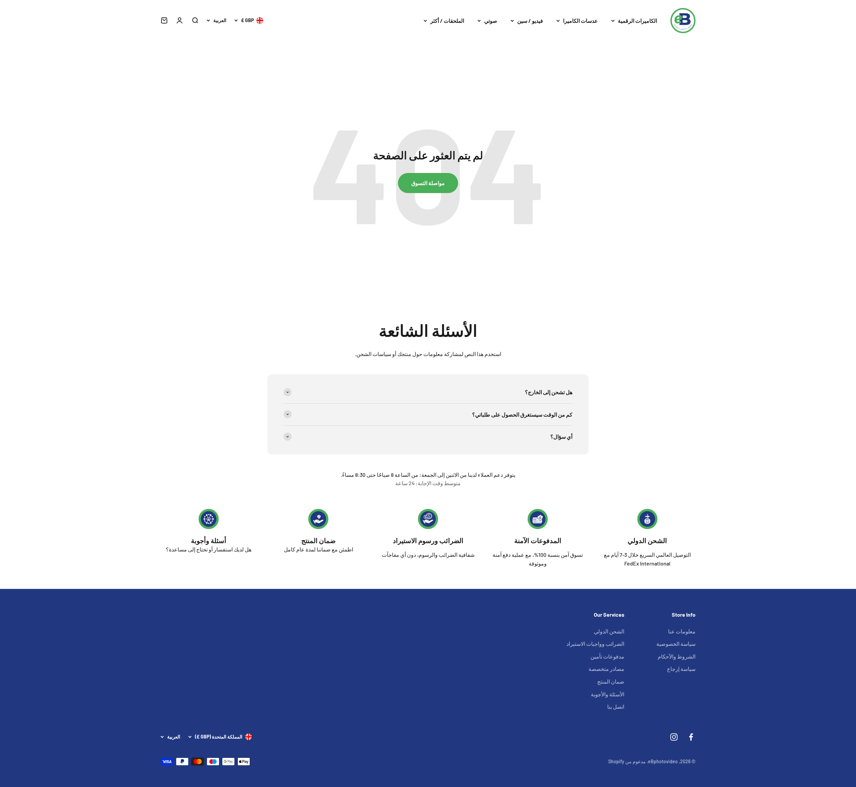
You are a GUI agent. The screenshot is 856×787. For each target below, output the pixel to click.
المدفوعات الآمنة (537, 540)
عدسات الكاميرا (580, 20)
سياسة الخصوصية (676, 643)
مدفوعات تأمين (607, 656)
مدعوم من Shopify (627, 761)
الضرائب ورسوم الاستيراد (428, 540)
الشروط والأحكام (677, 656)
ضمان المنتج (318, 540)
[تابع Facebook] (691, 736)
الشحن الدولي (647, 540)
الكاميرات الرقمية (637, 20)
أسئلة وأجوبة (208, 540)
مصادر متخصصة (606, 669)
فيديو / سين (530, 20)
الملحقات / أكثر (447, 20)
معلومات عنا (682, 631)
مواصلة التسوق (428, 183)
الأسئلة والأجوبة (607, 694)
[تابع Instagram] (673, 736)
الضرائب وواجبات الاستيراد (595, 643)
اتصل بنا (615, 706)
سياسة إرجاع (681, 669)
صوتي (490, 20)
